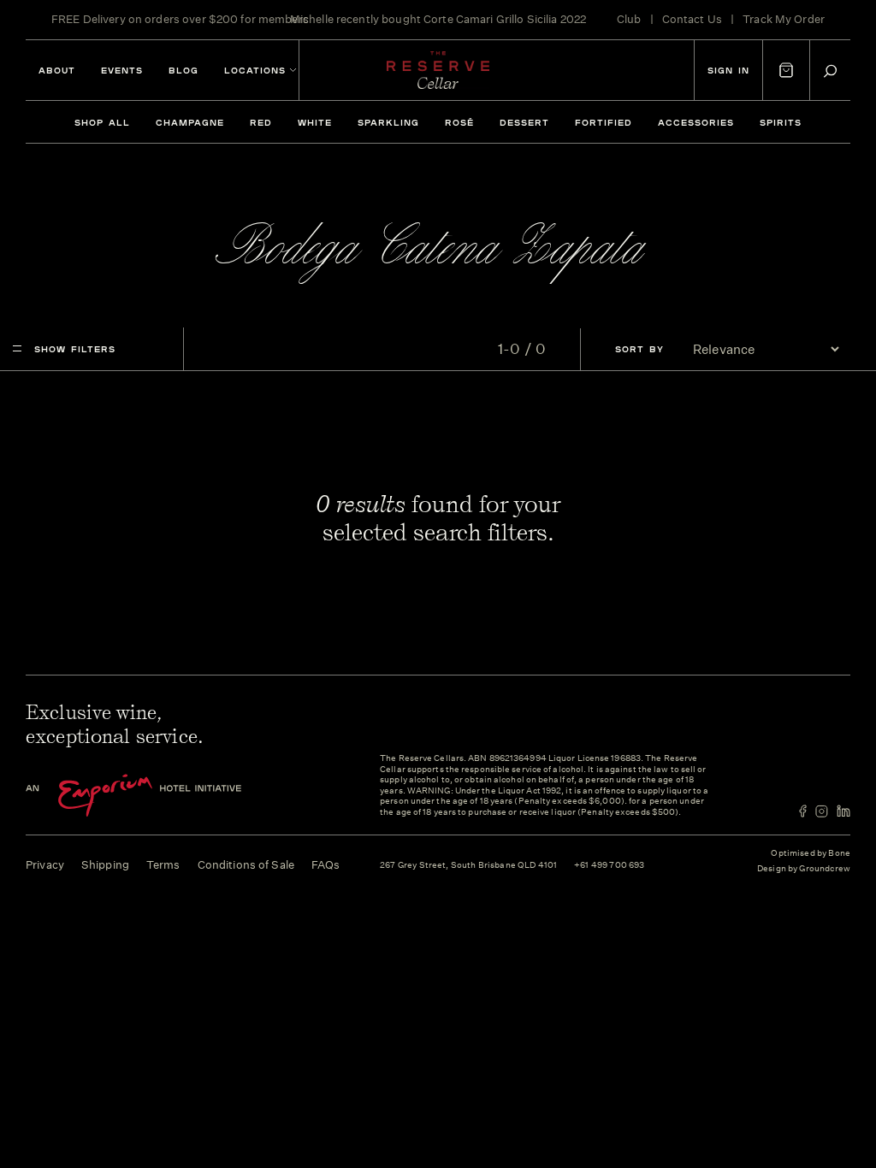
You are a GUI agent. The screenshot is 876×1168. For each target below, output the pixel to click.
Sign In (728, 70)
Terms (163, 865)
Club (629, 19)
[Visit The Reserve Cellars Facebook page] (803, 811)
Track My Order (784, 19)
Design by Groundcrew (803, 869)
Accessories (696, 122)
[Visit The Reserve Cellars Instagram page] (821, 811)
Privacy (45, 865)
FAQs (325, 865)
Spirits (781, 122)
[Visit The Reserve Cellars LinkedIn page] (843, 811)
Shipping (105, 865)
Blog (183, 70)
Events (122, 70)
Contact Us (692, 19)
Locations (255, 70)
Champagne (190, 122)
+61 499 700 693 (609, 865)
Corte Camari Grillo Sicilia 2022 (504, 19)
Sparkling (388, 122)
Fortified (603, 122)
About (56, 70)
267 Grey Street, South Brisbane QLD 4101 (468, 865)
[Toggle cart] (786, 70)
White (315, 122)
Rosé (459, 122)
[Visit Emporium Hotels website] (162, 795)
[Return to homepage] (438, 70)
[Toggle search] (830, 70)
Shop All (102, 122)
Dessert (524, 122)
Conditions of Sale (246, 865)
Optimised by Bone (810, 853)
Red (261, 122)
